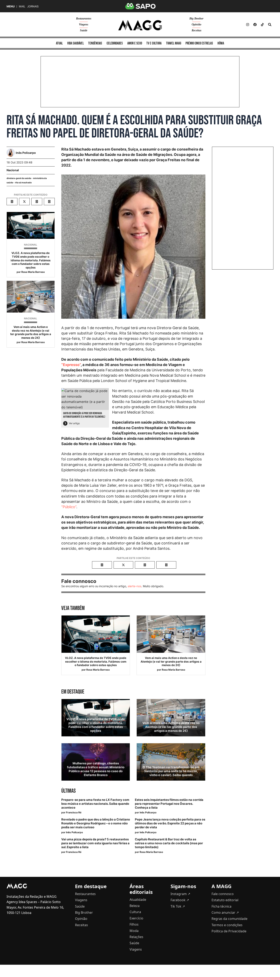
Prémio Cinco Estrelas (199, 43)
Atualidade (138, 899)
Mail (22, 6)
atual (59, 43)
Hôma (220, 43)
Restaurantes (83, 18)
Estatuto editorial (225, 900)
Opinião (196, 24)
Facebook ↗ (180, 900)
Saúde (83, 30)
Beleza (135, 905)
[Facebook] (255, 24)
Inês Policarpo (148, 812)
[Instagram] (247, 24)
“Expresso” (71, 365)
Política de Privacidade (229, 931)
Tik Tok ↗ (178, 906)
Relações (136, 937)
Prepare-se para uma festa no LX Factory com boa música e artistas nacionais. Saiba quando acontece (95, 803)
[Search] (269, 24)
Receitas (196, 30)
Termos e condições (227, 925)
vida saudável (75, 43)
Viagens (83, 24)
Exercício (136, 918)
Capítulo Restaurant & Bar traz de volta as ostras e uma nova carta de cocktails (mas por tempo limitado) (169, 843)
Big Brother (196, 18)
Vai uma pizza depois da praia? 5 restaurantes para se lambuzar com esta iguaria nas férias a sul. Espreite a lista (95, 843)
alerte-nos (134, 586)
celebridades (115, 43)
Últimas (68, 791)
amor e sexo (134, 43)
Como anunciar (225, 912)
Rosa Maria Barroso (33, 271)
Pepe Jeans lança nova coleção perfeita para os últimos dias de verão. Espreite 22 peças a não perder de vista (170, 823)
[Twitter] (262, 24)
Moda (134, 930)
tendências (95, 43)
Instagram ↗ (180, 894)
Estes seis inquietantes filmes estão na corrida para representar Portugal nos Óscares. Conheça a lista (169, 803)
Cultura (135, 912)
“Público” (68, 507)
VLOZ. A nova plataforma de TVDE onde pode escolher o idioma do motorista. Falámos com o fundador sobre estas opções (31, 260)
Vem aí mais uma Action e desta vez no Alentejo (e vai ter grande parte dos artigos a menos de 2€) (30, 332)
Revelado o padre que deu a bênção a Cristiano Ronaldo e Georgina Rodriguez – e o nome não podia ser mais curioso (95, 823)
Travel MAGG (173, 43)
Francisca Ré (73, 812)
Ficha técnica (221, 906)
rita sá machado (23, 182)
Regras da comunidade (229, 918)
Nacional (13, 170)
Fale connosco (223, 894)
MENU (11, 6)
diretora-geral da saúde (19, 178)
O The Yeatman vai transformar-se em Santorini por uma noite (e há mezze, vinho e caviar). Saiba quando (171, 771)
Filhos (134, 924)
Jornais (33, 6)
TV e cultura (154, 43)
